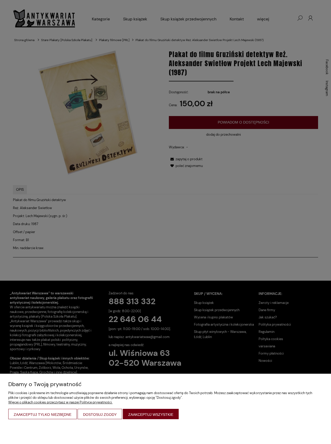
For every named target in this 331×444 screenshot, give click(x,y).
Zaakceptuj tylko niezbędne (42, 414)
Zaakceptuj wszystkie (150, 414)
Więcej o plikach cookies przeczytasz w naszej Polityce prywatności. (60, 402)
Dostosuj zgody (100, 414)
